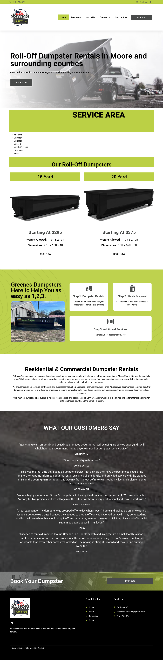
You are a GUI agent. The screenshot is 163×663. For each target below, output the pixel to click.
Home (63, 17)
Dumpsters (76, 17)
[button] (21, 82)
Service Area (121, 17)
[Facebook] (12, 623)
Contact (103, 17)
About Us (90, 17)
